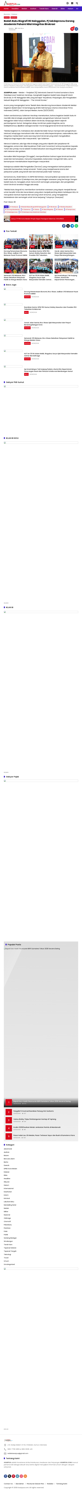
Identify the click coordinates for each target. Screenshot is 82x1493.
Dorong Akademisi (13, 209)
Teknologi (7, 1254)
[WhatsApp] (76, 226)
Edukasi (6, 17)
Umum (6, 1261)
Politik (6, 1235)
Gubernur (27, 209)
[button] (67, 3)
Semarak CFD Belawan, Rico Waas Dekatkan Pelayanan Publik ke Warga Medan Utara (15, 278)
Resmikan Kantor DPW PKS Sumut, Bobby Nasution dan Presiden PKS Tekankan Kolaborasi (40, 253)
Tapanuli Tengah (10, 1251)
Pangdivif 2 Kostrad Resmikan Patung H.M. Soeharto (33, 1111)
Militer (6, 1211)
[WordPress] (17, 1476)
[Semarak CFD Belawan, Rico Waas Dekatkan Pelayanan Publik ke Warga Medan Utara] (15, 266)
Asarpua (15, 207)
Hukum (6, 1185)
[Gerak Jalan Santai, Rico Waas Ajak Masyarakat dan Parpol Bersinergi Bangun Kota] (66, 241)
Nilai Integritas (48, 209)
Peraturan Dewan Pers (35, 1484)
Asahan (6, 1152)
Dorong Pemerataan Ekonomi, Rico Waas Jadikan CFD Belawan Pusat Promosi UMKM (15, 253)
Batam (6, 1155)
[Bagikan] (76, 29)
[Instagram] (21, 1476)
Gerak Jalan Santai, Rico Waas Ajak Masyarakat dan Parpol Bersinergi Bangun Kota (65, 253)
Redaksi (11, 28)
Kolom (6, 1195)
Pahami (60, 209)
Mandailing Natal (10, 1205)
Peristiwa (7, 1228)
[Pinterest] (13, 1476)
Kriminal (7, 1198)
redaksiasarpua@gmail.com (17, 1453)
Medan (6, 1208)
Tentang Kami (61, 1484)
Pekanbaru (8, 1225)
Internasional (8, 1188)
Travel (6, 1258)
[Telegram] (72, 226)
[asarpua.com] (12, 3)
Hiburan (7, 1182)
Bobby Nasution (66, 207)
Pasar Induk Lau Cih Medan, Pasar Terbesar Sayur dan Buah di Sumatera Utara (44, 1135)
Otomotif (7, 1221)
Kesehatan (8, 1192)
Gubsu (37, 209)
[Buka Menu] (72, 3)
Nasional (7, 1215)
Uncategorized (9, 1264)
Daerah (6, 1165)
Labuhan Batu (9, 1202)
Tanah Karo (8, 1244)
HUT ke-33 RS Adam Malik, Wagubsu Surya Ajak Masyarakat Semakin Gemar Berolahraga (40, 278)
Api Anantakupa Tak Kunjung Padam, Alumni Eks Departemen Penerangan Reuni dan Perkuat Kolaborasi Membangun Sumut (66, 278)
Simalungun (8, 1241)
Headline (14, 17)
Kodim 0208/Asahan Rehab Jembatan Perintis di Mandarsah (37, 1127)
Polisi (5, 1231)
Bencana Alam (9, 1159)
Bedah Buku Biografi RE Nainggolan (34, 207)
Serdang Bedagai (10, 1238)
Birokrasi (54, 207)
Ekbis (5, 1175)
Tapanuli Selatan (10, 1248)
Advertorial (8, 1149)
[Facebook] (64, 226)
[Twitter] (68, 226)
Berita (32, 246)
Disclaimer (20, 1484)
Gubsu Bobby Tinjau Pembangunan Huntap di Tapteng (34, 1119)
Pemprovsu (71, 209)
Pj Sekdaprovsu (12, 212)
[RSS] (25, 1476)
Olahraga (7, 1218)
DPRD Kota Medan (10, 1169)
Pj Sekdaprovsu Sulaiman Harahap (34, 212)
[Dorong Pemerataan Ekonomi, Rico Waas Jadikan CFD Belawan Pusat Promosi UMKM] (15, 241)
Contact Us (8, 1484)
